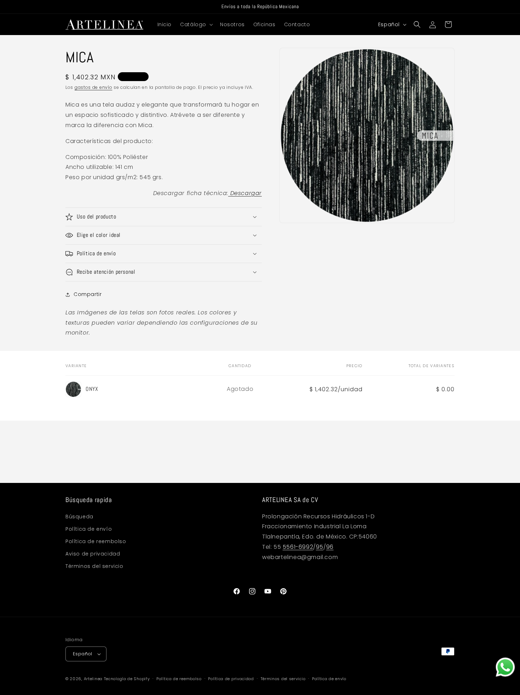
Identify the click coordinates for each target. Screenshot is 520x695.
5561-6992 (298, 547)
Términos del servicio (94, 566)
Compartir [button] (88, 294)
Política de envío (88, 528)
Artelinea (93, 679)
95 (319, 547)
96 (330, 547)
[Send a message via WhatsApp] (505, 667)
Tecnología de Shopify (127, 679)
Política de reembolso (95, 541)
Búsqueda (79, 516)
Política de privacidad (231, 679)
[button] (196, 24)
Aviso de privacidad (92, 553)
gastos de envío (93, 87)
